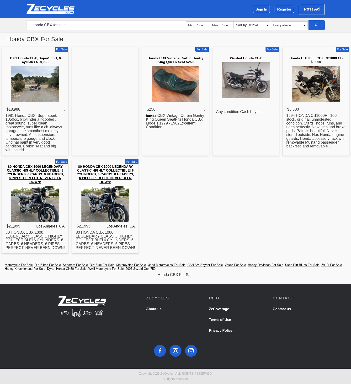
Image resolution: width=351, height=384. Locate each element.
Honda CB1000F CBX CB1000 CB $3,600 (316, 60)
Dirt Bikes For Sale (48, 265)
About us (153, 309)
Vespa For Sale (235, 265)
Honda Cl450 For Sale (71, 268)
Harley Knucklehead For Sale (25, 268)
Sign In (261, 9)
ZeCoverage (219, 309)
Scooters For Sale (75, 265)
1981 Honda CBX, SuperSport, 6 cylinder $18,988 (35, 60)
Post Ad (312, 9)
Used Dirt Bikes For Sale (302, 265)
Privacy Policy (221, 330)
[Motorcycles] (99, 313)
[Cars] (64, 313)
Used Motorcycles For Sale (167, 265)
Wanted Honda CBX (246, 58)
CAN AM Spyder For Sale (205, 265)
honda (151, 116)
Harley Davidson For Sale (265, 265)
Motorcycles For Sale (131, 265)
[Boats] (87, 313)
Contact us (282, 309)
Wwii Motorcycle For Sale (106, 268)
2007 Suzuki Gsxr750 (140, 268)
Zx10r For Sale (331, 265)
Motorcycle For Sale (19, 265)
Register (284, 9)
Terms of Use (220, 320)
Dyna (50, 268)
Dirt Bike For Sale (102, 265)
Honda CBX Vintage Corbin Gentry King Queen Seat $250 (175, 60)
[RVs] (76, 313)
